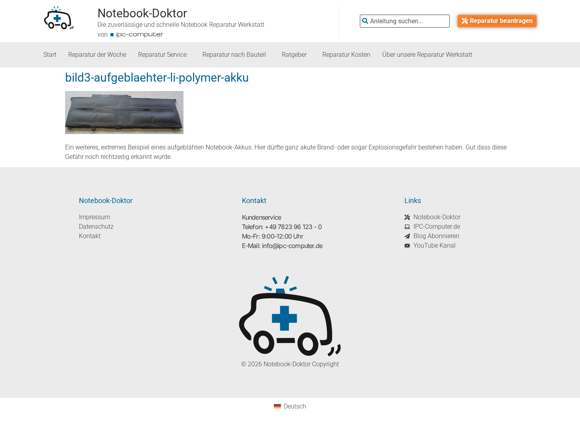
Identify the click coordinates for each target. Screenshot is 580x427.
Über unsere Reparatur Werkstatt (427, 54)
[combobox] (405, 21)
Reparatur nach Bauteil (234, 54)
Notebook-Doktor (142, 13)
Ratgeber (294, 54)
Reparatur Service (162, 54)
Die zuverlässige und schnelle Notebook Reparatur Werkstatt (180, 24)
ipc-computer (139, 34)
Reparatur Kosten (346, 54)
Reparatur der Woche (97, 54)
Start (49, 54)
